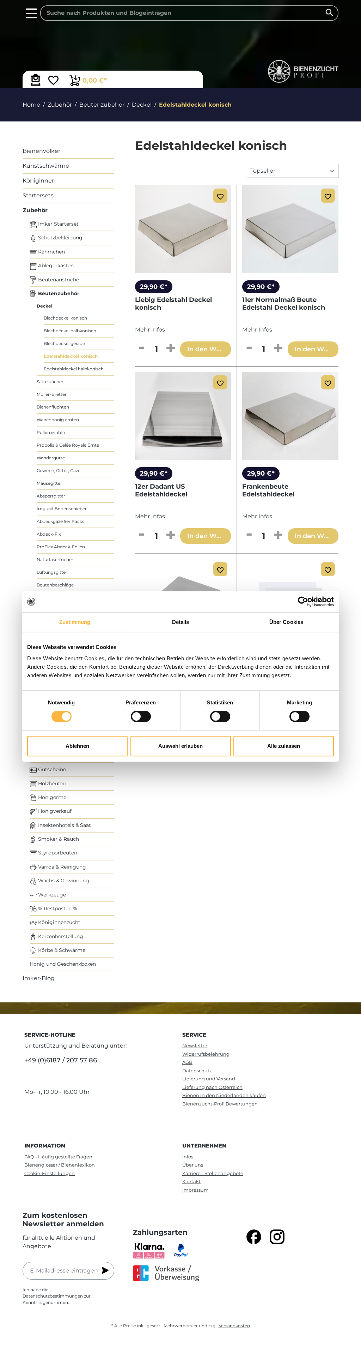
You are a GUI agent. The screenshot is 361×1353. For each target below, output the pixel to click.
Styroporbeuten (57, 853)
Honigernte (51, 797)
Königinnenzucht (58, 922)
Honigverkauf (54, 811)
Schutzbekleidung (59, 237)
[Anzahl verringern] (141, 348)
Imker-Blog (39, 978)
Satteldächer (50, 381)
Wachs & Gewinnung (63, 880)
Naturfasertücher (55, 559)
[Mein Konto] (35, 80)
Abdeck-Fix (49, 534)
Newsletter (194, 1045)
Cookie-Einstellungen (49, 1173)
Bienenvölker (41, 151)
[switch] (141, 716)
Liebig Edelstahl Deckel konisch (173, 303)
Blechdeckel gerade (64, 343)
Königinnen (39, 180)
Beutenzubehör (58, 293)
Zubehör (35, 210)
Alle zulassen (283, 746)
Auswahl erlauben (180, 746)
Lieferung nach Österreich (212, 1087)
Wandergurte (51, 457)
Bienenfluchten (53, 407)
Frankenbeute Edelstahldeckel (268, 490)
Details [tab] (180, 622)
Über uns (192, 1165)
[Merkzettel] (53, 81)
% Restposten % (57, 908)
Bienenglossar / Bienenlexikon (59, 1165)
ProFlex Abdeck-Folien (61, 546)
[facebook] (254, 1237)
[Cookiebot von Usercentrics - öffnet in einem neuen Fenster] (303, 601)
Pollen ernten (51, 432)
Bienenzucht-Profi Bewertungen (220, 1104)
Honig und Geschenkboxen (63, 964)
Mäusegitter (49, 483)
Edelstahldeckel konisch (71, 356)
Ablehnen (77, 746)
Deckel (45, 306)
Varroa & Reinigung (61, 867)
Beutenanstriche (58, 279)
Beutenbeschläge (55, 585)
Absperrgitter (51, 496)
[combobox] (189, 13)
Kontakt (191, 1181)
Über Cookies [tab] (286, 622)
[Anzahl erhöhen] (170, 348)
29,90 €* (153, 287)
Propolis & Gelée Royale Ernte (68, 445)
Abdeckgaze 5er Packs (60, 521)
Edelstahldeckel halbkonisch (74, 368)
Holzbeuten (51, 783)
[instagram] (277, 1237)
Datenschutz (197, 1070)
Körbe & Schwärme (61, 950)
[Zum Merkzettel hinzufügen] (220, 196)
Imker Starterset (58, 224)
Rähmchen (51, 252)
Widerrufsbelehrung (206, 1054)
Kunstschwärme (46, 165)
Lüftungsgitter (52, 572)
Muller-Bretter (52, 394)
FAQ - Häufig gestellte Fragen (58, 1157)
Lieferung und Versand (208, 1078)
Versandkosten (234, 1325)
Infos (187, 1157)
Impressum (195, 1190)
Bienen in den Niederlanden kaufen (224, 1095)
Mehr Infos (150, 329)
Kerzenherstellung (60, 936)
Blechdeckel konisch (65, 318)
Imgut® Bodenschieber (62, 508)
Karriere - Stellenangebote (212, 1173)
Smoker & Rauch (58, 839)
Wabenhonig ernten (58, 419)
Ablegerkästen (55, 265)
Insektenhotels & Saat (64, 825)
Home (31, 104)
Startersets (38, 195)
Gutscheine (51, 769)
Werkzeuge (51, 895)
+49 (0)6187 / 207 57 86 (60, 1060)
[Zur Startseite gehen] (303, 71)
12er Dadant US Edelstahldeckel (161, 490)
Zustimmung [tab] (75, 622)
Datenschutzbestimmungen (53, 1296)
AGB (187, 1062)
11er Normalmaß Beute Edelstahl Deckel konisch (283, 303)
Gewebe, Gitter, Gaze (58, 470)
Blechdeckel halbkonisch (70, 330)
